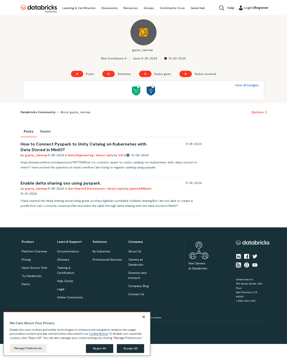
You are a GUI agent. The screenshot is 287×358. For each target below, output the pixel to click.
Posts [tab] (28, 131)
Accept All (130, 348)
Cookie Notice (98, 334)
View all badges (247, 85)
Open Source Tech (34, 268)
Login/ (256, 7)
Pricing (26, 259)
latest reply (105, 155)
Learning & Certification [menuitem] (79, 8)
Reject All (99, 348)
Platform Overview (34, 251)
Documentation (68, 251)
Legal (60, 289)
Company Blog (138, 286)
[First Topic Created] (151, 90)
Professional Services (107, 259)
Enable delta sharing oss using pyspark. (61, 183)
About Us (134, 251)
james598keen (140, 188)
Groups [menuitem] (149, 8)
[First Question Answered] (136, 90)
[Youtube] (254, 264)
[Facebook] (246, 256)
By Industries (101, 251)
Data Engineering (81, 155)
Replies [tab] (45, 131)
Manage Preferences (28, 348)
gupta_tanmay (36, 155)
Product (28, 242)
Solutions (100, 242)
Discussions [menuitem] (109, 8)
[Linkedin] (238, 256)
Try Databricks (32, 276)
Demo (26, 284)
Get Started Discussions (86, 188)
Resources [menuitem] (131, 8)
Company (135, 242)
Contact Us (136, 294)
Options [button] (257, 112)
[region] (76, 334)
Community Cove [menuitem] (172, 8)
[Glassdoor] (246, 264)
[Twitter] (254, 256)
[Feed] (238, 264)
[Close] (143, 316)
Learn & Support (69, 242)
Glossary (63, 259)
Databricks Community (38, 9)
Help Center (65, 281)
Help (230, 8)
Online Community (70, 297)
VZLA (122, 155)
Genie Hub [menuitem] (198, 8)
